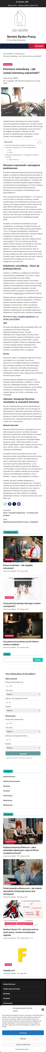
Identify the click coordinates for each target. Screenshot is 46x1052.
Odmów (23, 1039)
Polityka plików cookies (22, 1049)
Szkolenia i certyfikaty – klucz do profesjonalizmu (21, 147)
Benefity (8, 706)
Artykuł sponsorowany (11, 781)
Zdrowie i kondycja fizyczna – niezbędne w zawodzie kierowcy (22, 156)
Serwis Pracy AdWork (10, 78)
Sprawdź (23, 754)
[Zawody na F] (23, 954)
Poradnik (6, 791)
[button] (43, 1009)
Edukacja (6, 786)
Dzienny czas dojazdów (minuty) (16, 698)
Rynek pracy (8, 64)
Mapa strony (12, 5)
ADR (10, 150)
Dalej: (20, 521)
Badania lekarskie (14, 159)
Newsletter (39, 46)
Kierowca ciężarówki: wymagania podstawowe (20, 145)
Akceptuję (23, 1033)
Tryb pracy (9, 690)
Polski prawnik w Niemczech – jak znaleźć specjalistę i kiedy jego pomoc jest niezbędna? (22, 891)
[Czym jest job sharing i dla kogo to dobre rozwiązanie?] (23, 587)
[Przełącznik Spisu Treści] (38, 142)
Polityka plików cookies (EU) (28, 5)
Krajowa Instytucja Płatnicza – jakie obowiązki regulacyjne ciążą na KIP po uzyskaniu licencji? (21, 850)
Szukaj (6, 654)
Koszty (11, 152)
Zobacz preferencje (23, 1044)
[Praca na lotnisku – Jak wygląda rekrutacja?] (23, 549)
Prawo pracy (7, 795)
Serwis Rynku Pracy (21, 36)
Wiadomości (8, 805)
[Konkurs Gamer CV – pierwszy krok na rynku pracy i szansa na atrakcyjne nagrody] (23, 913)
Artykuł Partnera (9, 776)
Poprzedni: (20, 512)
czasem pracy (18, 293)
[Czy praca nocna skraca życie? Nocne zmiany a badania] (23, 625)
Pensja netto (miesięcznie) (14, 682)
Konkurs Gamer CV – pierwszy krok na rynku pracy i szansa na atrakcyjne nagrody (20, 932)
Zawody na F (9, 970)
